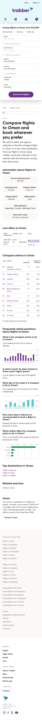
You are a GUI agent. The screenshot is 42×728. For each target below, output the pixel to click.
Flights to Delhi (8, 541)
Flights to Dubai (9, 555)
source (5, 118)
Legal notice (6, 708)
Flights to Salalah (9, 475)
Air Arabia (10, 315)
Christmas (6, 629)
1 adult (6, 79)
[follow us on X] (12, 714)
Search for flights (21, 94)
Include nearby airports (12, 44)
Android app (8, 677)
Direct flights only (10, 73)
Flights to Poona (9, 575)
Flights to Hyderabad (11, 551)
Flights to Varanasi (10, 578)
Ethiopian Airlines (13, 301)
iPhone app (7, 681)
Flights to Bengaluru (10, 545)
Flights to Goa (8, 571)
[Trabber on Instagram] (4, 714)
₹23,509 (34, 241)
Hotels (5, 657)
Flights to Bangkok (10, 568)
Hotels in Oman (8, 488)
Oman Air (29, 190)
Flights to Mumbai (9, 548)
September (7, 622)
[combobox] (21, 38)
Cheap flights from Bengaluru (14, 591)
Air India (9, 310)
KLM (8, 296)
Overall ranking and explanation (15, 321)
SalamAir (10, 279)
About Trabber (9, 671)
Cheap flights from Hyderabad (14, 598)
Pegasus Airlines (13, 274)
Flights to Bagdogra (10, 582)
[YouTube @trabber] (16, 714)
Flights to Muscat (9, 470)
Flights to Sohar (9, 473)
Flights (5, 650)
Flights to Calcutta (10, 558)
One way (20, 32)
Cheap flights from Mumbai (13, 595)
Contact (6, 691)
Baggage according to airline (14, 615)
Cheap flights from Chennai (13, 605)
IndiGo (9, 306)
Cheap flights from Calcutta (13, 602)
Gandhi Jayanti (8, 625)
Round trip (8, 32)
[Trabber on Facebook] (8, 714)
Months (6, 618)
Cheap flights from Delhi (12, 588)
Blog (4, 674)
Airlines (5, 611)
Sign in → (36, 3)
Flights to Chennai (9, 564)
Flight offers (8, 654)
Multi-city (30, 32)
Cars (5, 661)
